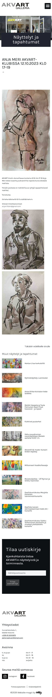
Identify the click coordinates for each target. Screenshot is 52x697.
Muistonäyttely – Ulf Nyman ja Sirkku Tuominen (37, 480)
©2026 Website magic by (22, 692)
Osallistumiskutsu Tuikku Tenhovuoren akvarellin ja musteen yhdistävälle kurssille (35, 523)
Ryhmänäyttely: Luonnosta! (36, 378)
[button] (48, 6)
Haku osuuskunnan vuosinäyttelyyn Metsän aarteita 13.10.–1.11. (35, 436)
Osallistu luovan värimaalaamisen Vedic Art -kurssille (36, 509)
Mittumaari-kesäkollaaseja (36, 465)
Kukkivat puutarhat (33, 421)
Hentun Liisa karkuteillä (35, 363)
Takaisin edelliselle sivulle (37, 346)
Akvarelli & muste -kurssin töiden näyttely (36, 451)
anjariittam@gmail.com (11, 206)
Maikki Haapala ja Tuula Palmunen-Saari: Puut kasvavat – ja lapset (35, 407)
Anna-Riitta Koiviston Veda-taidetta (36, 392)
